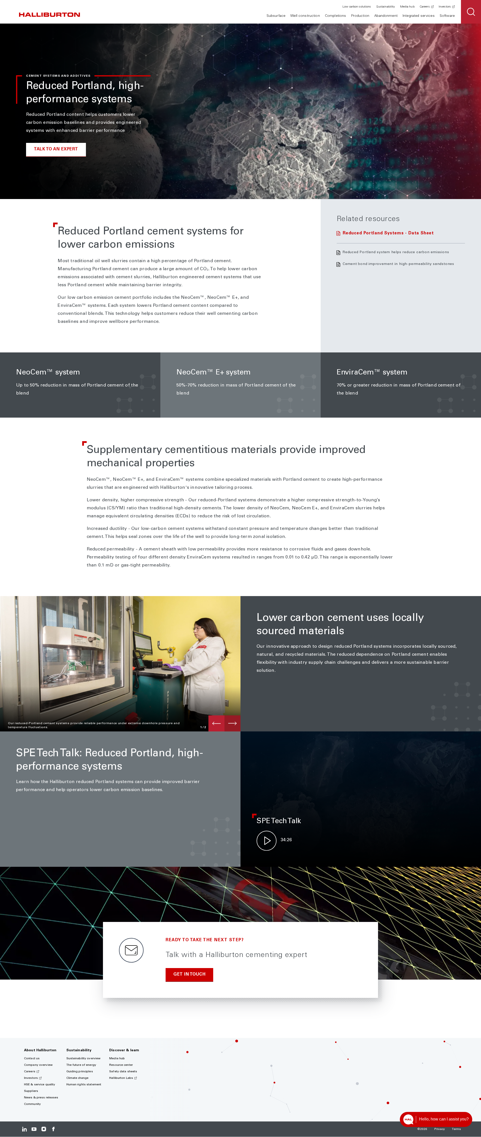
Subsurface (276, 16)
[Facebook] (53, 1129)
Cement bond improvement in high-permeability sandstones (398, 264)
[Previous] (216, 723)
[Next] (232, 723)
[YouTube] (34, 1129)
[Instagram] (43, 1129)
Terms (456, 1129)
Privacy (439, 1129)
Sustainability (385, 6)
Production (360, 16)
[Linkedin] (24, 1129)
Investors (445, 6)
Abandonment (386, 16)
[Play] (267, 841)
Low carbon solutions (356, 6)
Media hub (407, 6)
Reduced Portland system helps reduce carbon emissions (396, 252)
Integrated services (419, 16)
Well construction (305, 16)
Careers (425, 6)
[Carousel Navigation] (224, 723)
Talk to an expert (56, 149)
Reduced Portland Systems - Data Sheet (388, 233)
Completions (335, 16)
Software (447, 16)
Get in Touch (189, 975)
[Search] (471, 12)
